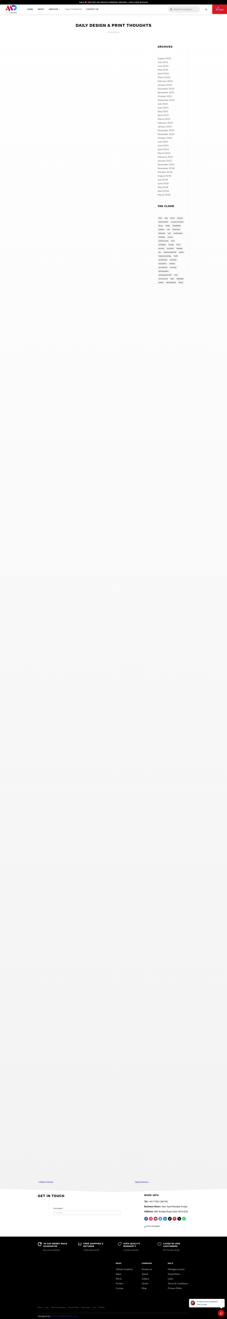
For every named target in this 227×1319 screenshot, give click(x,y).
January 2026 (165, 84)
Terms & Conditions (178, 1283)
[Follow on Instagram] (151, 1219)
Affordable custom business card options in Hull (73, 592)
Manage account (176, 1269)
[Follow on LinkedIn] (165, 1219)
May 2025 (163, 111)
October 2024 (165, 137)
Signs (118, 1273)
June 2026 (163, 65)
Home (30, 9)
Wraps (181, 282)
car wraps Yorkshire (177, 222)
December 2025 (166, 88)
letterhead (162, 233)
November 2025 (166, 92)
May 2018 (163, 187)
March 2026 (164, 77)
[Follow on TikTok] (170, 1219)
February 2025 (165, 122)
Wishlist (101, 1307)
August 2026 (164, 58)
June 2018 (163, 183)
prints (178, 244)
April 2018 (163, 190)
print (172, 241)
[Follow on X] (179, 1219)
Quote (145, 1283)
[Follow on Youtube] (155, 1219)
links (46, 1307)
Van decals (173, 260)
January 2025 (165, 126)
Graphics (161, 229)
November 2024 (166, 134)
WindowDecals (171, 282)
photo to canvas (163, 241)
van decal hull (163, 260)
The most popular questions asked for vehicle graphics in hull (82, 119)
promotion (170, 248)
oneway (170, 237)
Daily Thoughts (73, 9)
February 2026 (165, 81)
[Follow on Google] (160, 1219)
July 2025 (163, 103)
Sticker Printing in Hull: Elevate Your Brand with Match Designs (83, 309)
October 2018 (165, 172)
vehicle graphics (163, 271)
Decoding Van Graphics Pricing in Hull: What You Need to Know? (82, 1066)
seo (160, 252)
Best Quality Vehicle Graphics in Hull (65, 876)
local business (178, 233)
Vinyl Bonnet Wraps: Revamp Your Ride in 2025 (70, 1160)
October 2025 (165, 96)
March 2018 (164, 194)
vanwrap (172, 263)
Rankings (179, 248)
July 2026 (163, 62)
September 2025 (166, 100)
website (161, 282)
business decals (163, 222)
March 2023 (164, 153)
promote (161, 248)
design (168, 226)
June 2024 (163, 145)
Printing (171, 244)
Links (170, 1278)
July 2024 (163, 141)
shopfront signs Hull (170, 252)
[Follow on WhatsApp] (184, 1219)
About (41, 9)
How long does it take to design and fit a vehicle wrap (76, 214)
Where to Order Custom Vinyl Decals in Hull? (70, 782)
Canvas (119, 1288)
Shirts (119, 1278)
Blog (144, 1288)
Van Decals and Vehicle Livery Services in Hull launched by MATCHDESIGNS (89, 498)
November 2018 (166, 168)
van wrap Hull (163, 267)
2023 (160, 218)
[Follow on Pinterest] (174, 1219)
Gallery (145, 1278)
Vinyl (175, 275)
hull (168, 229)
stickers (181, 252)
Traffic (176, 256)
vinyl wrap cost (163, 279)
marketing (162, 237)
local (169, 233)
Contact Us (92, 9)
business (180, 218)
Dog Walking (176, 226)
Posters (120, 1283)
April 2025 (163, 115)
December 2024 (166, 130)
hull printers (176, 229)
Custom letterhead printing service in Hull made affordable (81, 971)
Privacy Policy (175, 1288)
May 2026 (163, 69)
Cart (94, 1307)
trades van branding (165, 256)
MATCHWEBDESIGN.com (64, 1316)
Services (53, 9)
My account (85, 1307)
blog (166, 218)
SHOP (159, 9)
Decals (161, 226)
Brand (172, 218)
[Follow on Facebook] (146, 1219)
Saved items (174, 1273)
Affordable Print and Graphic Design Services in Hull (76, 687)
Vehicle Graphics (124, 1269)
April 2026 (163, 73)
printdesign (162, 244)
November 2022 (166, 164)
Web (172, 279)
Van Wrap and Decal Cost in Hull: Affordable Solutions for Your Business (89, 403)
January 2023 (165, 160)
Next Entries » (142, 1181)
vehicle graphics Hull (165, 275)
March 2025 (164, 118)
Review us (147, 1269)
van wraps (173, 267)
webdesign (180, 279)
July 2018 (163, 179)
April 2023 (163, 149)
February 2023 (165, 156)
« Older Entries (45, 1181)
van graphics (162, 263)
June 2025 (163, 107)
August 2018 (164, 175)
